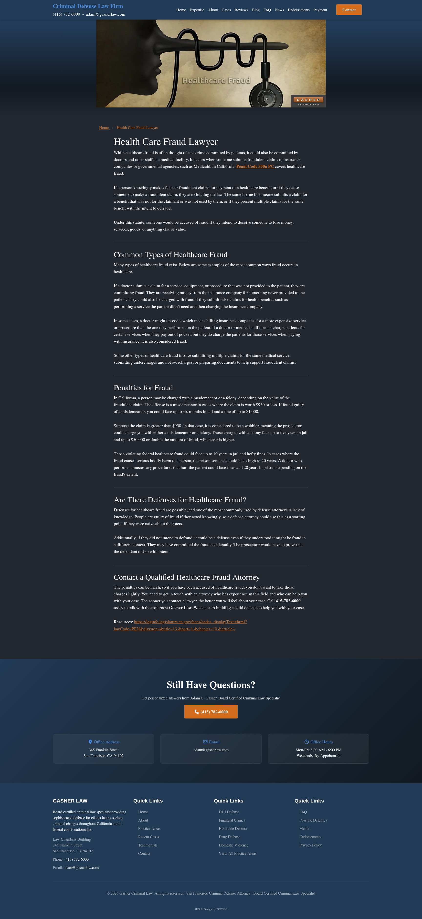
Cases (226, 9)
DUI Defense (229, 811)
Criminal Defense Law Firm (88, 5)
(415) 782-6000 (66, 14)
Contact (349, 9)
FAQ (267, 9)
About (213, 9)
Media (304, 828)
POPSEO (222, 909)
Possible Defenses (313, 820)
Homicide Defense (233, 828)
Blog (256, 9)
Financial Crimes (232, 820)
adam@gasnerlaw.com (105, 14)
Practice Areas (149, 828)
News (279, 9)
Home (181, 9)
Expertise (197, 9)
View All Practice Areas (237, 853)
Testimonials (148, 844)
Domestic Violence (233, 844)
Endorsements (299, 9)
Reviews (241, 9)
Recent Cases (148, 836)
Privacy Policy (310, 844)
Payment (320, 9)
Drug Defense (229, 836)
